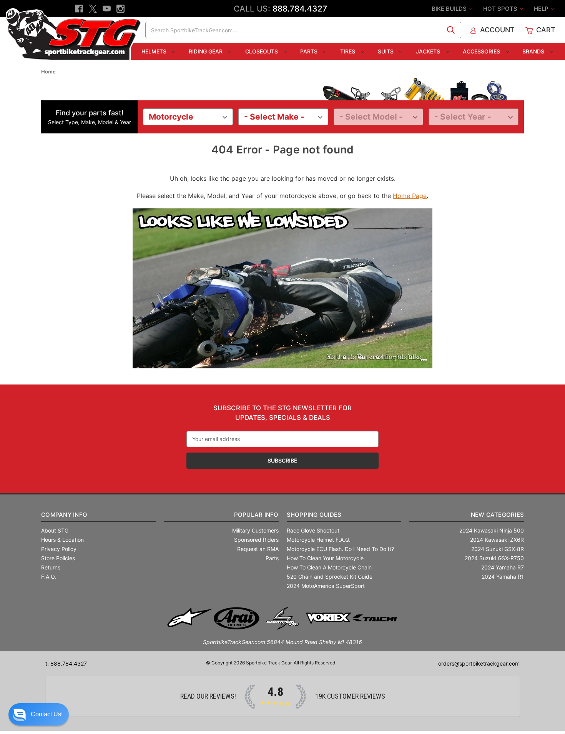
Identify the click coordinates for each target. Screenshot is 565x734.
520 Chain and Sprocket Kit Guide (329, 576)
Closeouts (262, 51)
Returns (50, 567)
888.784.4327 (300, 8)
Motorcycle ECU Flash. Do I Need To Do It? (340, 549)
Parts (309, 51)
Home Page (410, 196)
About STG (54, 530)
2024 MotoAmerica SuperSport (326, 586)
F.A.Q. (48, 576)
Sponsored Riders (256, 539)
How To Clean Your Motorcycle (325, 558)
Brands (534, 51)
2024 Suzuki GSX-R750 (494, 558)
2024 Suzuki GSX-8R (497, 549)
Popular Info (256, 514)
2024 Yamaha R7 (502, 567)
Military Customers (255, 530)
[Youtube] (107, 9)
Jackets (429, 51)
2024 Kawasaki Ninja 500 (491, 530)
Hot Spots (501, 8)
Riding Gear (206, 51)
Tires (348, 51)
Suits (386, 51)
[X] (93, 9)
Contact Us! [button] (47, 714)
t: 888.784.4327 (66, 663)
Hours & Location (62, 539)
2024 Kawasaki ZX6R (497, 539)
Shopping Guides (314, 514)
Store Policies (58, 558)
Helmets (154, 51)
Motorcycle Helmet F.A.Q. (319, 539)
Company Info (64, 514)
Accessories (482, 51)
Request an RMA (258, 549)
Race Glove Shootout (313, 530)
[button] (38, 714)
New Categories (497, 514)
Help (542, 8)
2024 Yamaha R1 (503, 576)
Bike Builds (450, 8)
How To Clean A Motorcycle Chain (329, 567)
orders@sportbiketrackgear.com (479, 663)
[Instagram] (120, 9)
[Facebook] (79, 9)
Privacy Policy (58, 549)
